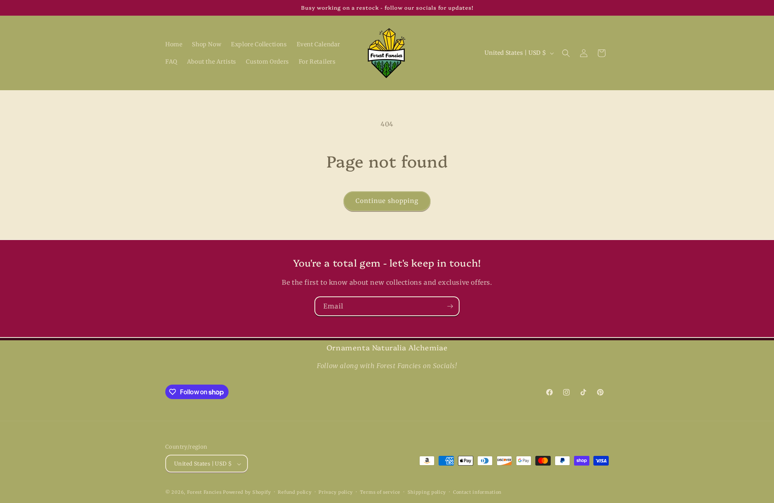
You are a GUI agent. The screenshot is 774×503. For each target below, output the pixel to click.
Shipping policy (427, 492)
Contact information (477, 492)
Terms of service (380, 492)
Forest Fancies (204, 492)
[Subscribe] (450, 306)
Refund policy (294, 492)
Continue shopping (387, 201)
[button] (566, 53)
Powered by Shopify (247, 492)
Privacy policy (335, 492)
